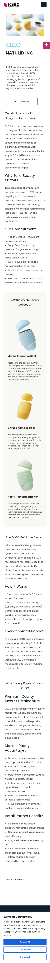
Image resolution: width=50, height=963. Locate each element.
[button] (46, 45)
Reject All (25, 957)
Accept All (25, 942)
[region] (25, 937)
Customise (25, 949)
